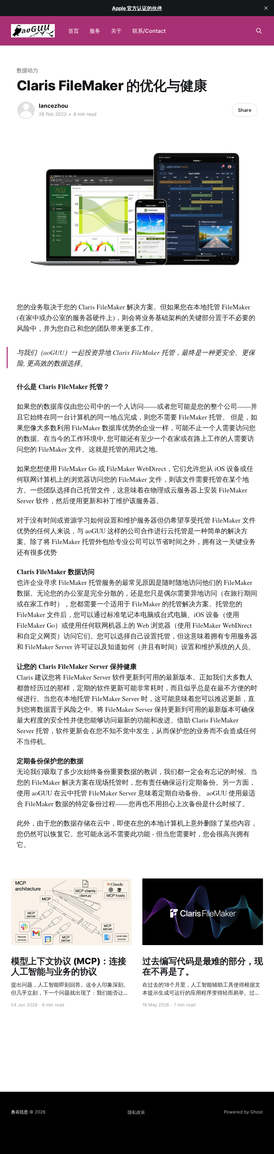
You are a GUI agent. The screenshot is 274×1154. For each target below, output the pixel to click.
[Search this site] (259, 30)
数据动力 (27, 70)
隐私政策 (136, 1112)
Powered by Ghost (243, 1111)
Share (244, 110)
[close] (266, 8)
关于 (116, 30)
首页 (73, 30)
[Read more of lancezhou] (26, 110)
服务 (95, 30)
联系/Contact (149, 30)
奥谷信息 (19, 1111)
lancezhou (53, 105)
